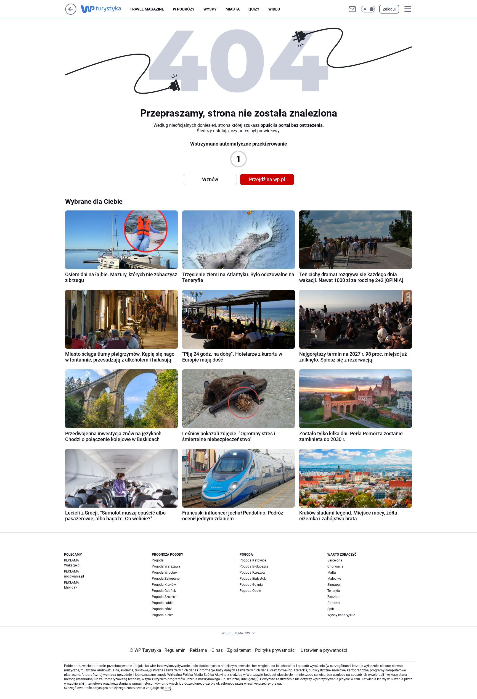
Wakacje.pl (72, 565)
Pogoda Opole (250, 591)
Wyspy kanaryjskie (341, 615)
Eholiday (70, 587)
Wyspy (210, 9)
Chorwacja (335, 566)
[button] (368, 9)
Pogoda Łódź (162, 609)
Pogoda (158, 560)
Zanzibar (334, 597)
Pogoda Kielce (162, 615)
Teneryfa (333, 591)
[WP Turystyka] (105, 9)
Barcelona (334, 560)
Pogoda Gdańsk (164, 591)
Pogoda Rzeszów (252, 572)
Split (330, 609)
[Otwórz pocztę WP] (352, 9)
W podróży (184, 9)
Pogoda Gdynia (251, 585)
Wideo (274, 9)
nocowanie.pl (74, 576)
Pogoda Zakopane (165, 579)
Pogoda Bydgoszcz (254, 566)
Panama (333, 603)
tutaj (168, 688)
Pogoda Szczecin (164, 597)
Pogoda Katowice (253, 560)
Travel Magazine (147, 9)
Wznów (210, 179)
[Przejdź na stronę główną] (70, 13)
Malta (331, 572)
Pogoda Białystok (253, 579)
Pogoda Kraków (164, 585)
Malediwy (334, 579)
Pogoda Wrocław (164, 572)
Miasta (233, 9)
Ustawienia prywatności (322, 650)
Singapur (334, 585)
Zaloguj (389, 9)
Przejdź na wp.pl (267, 179)
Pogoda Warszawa (166, 566)
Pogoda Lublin (163, 603)
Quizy (253, 9)
